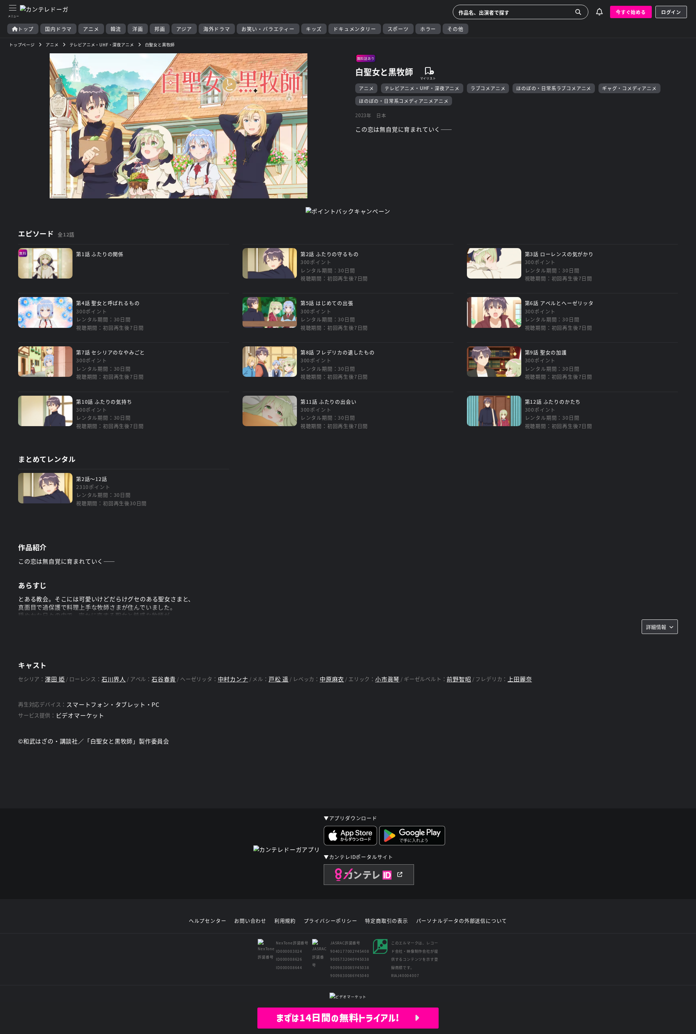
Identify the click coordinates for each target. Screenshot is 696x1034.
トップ (26, 28)
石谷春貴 (164, 679)
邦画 (159, 28)
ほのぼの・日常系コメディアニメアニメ (403, 100)
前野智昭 (459, 679)
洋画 (137, 28)
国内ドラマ (58, 28)
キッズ (314, 28)
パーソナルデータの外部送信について (462, 920)
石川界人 (114, 679)
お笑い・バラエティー (268, 28)
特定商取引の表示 (386, 920)
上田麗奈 (520, 679)
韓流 (116, 28)
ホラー (428, 28)
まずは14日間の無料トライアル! (345, 1017)
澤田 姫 (55, 679)
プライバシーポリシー (330, 920)
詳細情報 (656, 626)
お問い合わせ (250, 920)
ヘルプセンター (208, 920)
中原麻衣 (332, 679)
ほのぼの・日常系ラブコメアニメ (553, 88)
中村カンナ (233, 679)
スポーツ (398, 28)
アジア (184, 28)
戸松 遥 (279, 679)
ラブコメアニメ (488, 88)
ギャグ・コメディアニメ (629, 88)
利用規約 (285, 920)
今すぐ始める (631, 11)
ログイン (671, 11)
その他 (455, 28)
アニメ (91, 28)
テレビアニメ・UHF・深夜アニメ (422, 88)
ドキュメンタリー (354, 28)
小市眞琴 (387, 679)
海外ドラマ (216, 28)
